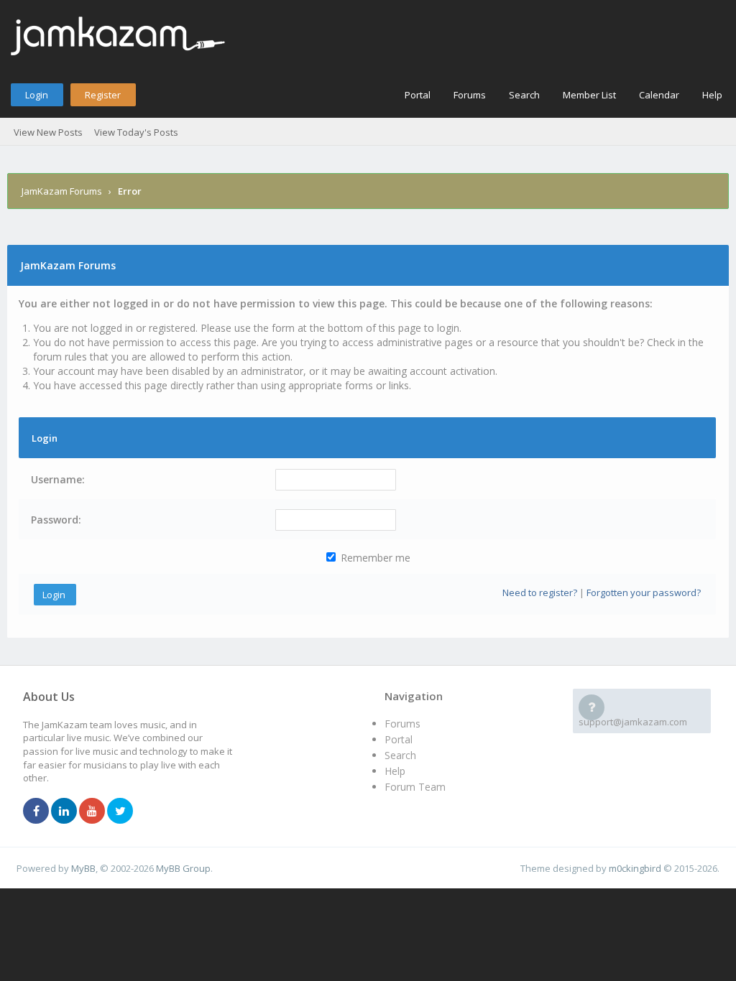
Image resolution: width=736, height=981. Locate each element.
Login (36, 94)
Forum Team (415, 787)
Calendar (659, 94)
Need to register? (539, 592)
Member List (589, 94)
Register (103, 94)
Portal (418, 94)
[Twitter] (120, 811)
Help (712, 94)
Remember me (374, 557)
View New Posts (48, 132)
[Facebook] (36, 811)
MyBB (83, 868)
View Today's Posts (136, 132)
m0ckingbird (635, 868)
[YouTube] (92, 811)
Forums (470, 94)
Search (524, 94)
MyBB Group (183, 868)
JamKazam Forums (62, 191)
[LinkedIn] (64, 811)
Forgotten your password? (643, 592)
